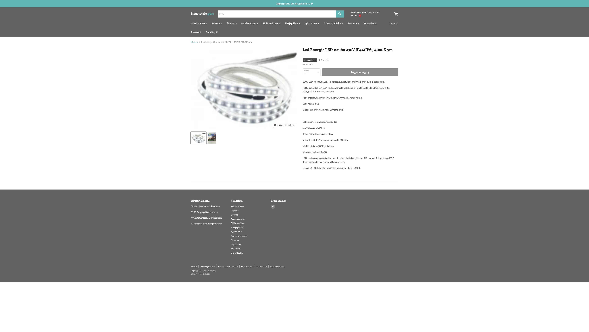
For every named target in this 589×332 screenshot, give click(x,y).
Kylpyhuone (311, 23)
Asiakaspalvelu (247, 266)
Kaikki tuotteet (198, 23)
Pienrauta (352, 23)
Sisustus (231, 23)
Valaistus (216, 23)
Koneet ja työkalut (332, 23)
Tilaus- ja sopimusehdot (228, 266)
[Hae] (340, 14)
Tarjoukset (196, 32)
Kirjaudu (393, 23)
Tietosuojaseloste (207, 266)
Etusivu (194, 42)
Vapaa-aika (369, 23)
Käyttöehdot (261, 266)
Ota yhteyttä (212, 32)
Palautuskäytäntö (277, 266)
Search (194, 266)
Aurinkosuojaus (248, 23)
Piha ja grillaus (292, 23)
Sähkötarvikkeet (270, 23)
